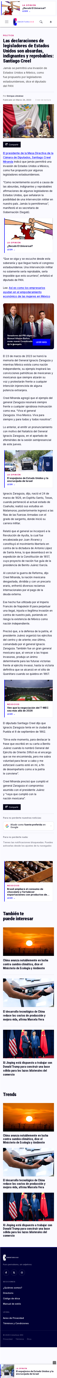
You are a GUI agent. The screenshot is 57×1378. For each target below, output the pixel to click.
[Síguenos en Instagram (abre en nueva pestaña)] (22, 1273)
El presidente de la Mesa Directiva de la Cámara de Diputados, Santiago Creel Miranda (28, 157)
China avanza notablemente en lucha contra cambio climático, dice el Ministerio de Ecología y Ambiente (25, 964)
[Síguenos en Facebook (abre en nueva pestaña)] (6, 1273)
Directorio (8, 1293)
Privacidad (7, 1339)
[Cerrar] (54, 1362)
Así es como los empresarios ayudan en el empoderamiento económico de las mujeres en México (26, 292)
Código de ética (11, 1298)
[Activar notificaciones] (50, 21)
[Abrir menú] (6, 21)
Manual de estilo (12, 1303)
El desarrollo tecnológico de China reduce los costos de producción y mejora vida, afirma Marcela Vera (24, 1015)
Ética (29, 1339)
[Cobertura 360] (24, 21)
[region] (28, 326)
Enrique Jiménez (15, 96)
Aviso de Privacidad (13, 1318)
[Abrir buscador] (41, 21)
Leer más (41, 342)
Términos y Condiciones (16, 1323)
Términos (20, 1339)
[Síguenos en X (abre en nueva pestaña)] (14, 1273)
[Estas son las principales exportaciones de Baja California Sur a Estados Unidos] (28, 326)
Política (8, 35)
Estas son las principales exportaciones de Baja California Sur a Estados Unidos (20, 339)
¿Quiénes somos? (12, 1287)
